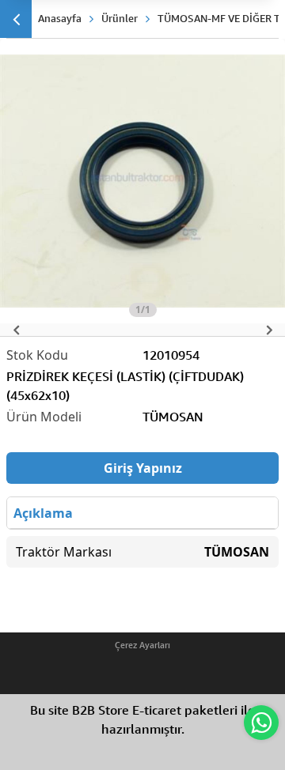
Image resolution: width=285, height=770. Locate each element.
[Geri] (16, 19)
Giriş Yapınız (143, 468)
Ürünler (119, 18)
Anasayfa (60, 18)
